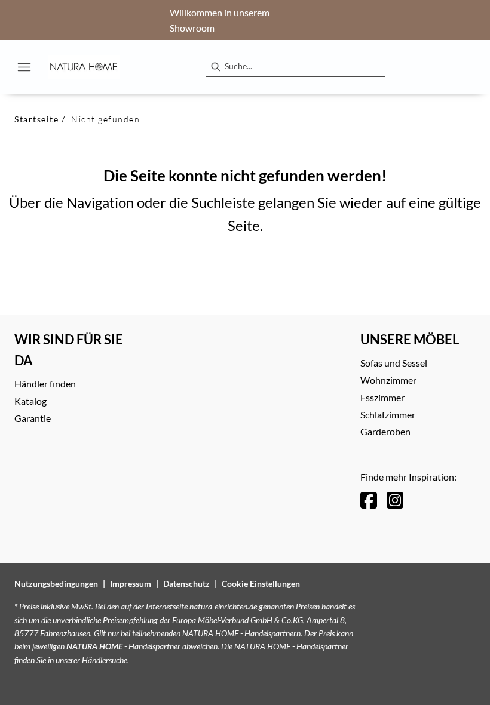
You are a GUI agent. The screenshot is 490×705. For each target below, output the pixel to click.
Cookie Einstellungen (261, 583)
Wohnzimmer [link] (388, 380)
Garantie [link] (32, 418)
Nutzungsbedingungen (56, 583)
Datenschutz (186, 583)
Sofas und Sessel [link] (393, 362)
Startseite (36, 119)
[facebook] (368, 500)
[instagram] (395, 500)
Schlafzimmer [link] (387, 414)
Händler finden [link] (45, 383)
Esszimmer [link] (382, 397)
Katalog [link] (30, 401)
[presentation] (215, 66)
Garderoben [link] (385, 431)
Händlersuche (104, 660)
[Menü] (23, 66)
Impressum (130, 583)
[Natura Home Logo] (84, 67)
